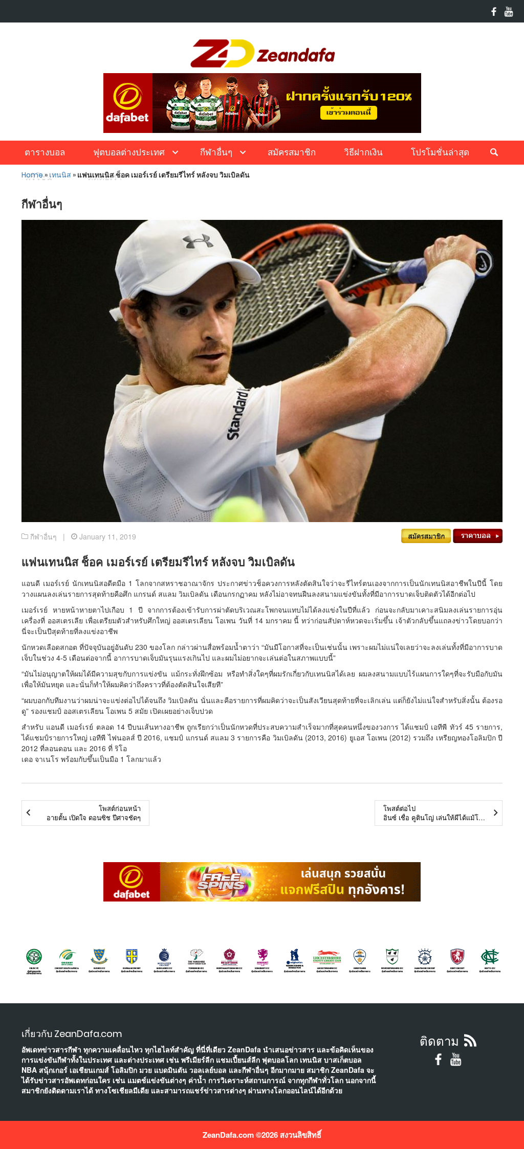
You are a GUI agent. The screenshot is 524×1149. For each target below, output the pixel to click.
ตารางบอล (45, 152)
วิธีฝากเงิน (363, 152)
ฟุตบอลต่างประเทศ (129, 152)
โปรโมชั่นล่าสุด (440, 152)
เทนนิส (60, 175)
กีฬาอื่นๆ (216, 152)
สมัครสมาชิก (292, 152)
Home (32, 175)
